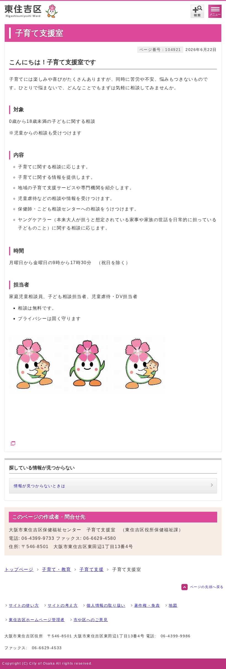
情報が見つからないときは (39, 486)
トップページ (19, 569)
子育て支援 (91, 569)
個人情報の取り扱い (106, 605)
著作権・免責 (147, 605)
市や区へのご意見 (91, 619)
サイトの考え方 (63, 605)
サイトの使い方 (24, 605)
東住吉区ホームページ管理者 (37, 619)
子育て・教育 (56, 569)
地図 (173, 605)
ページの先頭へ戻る (207, 587)
